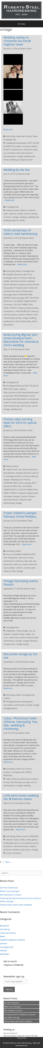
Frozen (30, 557)
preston (21, 314)
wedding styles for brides (14, 220)
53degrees (10, 630)
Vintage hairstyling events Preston (20, 582)
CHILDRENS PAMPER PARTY (25, 301)
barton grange (17, 298)
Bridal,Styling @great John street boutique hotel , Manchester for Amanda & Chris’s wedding (20, 340)
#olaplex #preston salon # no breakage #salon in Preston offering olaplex (19, 277)
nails (5, 567)
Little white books (21, 846)
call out (17, 843)
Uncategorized (9, 139)
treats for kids (9, 571)
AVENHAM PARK (25, 294)
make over (13, 637)
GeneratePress (21, 1045)
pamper (26, 402)
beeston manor (12, 839)
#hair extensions (30, 469)
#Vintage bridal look (15, 385)
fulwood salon (32, 308)
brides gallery (31, 839)
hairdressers (16, 149)
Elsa (5, 557)
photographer (9, 156)
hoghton (7, 634)
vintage (20, 156)
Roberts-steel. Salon (22, 849)
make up (34, 311)
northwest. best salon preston (20, 153)
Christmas (26, 146)
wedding (23, 217)
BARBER (6, 298)
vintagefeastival (10, 708)
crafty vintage (22, 630)
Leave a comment (13, 853)
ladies (28, 634)
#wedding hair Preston (20, 479)
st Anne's (7, 217)
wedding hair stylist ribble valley (17, 321)
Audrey (9, 210)
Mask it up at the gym (10, 891)
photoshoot (25, 779)
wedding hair (29, 156)
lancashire (27, 149)
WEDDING (7, 775)
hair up (32, 630)
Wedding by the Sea (16, 170)
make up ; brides (16, 213)
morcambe (8, 705)
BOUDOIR (4, 925)
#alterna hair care (14, 469)
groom (36, 843)
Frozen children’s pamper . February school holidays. (20, 514)
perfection (7, 849)
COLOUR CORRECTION (23, 304)
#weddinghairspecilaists (16, 143)
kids (26, 561)
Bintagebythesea (13, 701)
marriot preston (10, 314)
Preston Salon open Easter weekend (16, 904)
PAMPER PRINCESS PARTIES (12, 940)
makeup (25, 564)
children (22, 389)
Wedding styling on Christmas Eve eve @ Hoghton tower (17, 40)
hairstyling (10, 136)
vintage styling (22, 644)
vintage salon (9, 644)
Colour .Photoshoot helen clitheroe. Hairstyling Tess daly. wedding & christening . (20, 723)
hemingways (27, 701)
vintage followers (30, 640)
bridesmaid (8, 843)
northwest (7, 496)
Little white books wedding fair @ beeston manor (21, 797)
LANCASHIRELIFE (22, 311)
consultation (26, 843)
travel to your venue (28, 406)
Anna (8, 554)
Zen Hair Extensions (9, 887)
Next (8, 862)
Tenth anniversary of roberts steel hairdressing (20, 232)
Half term (19, 561)
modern (32, 846)
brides (18, 146)
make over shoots (24, 136)
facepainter (13, 557)
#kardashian (8, 473)
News (35, 136)
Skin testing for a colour (10, 894)
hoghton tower (18, 634)
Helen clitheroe (12, 779)
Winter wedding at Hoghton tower (18, 159)
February (22, 557)
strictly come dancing (12, 782)
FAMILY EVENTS (10, 308)
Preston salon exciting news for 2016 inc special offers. (19, 422)
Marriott (33, 564)
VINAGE (6, 698)
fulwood (21, 308)
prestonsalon (19, 705)
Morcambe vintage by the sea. (20, 655)
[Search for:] (21, 873)
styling (18, 318)
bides (22, 839)
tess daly (26, 782)
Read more (8, 129)
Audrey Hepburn (20, 210)
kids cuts (32, 561)
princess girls (29, 567)
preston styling (30, 213)
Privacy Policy (21, 1038)
